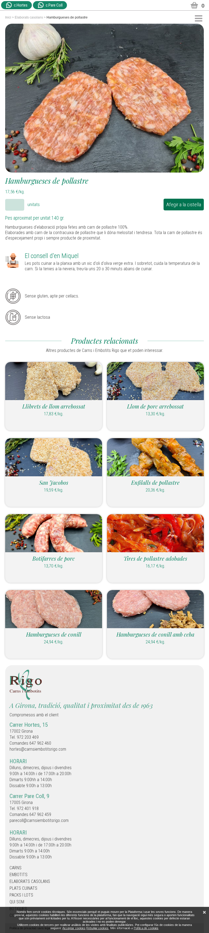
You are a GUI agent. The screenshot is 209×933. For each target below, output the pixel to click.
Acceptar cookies (73, 928)
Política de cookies (146, 928)
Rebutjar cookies (97, 928)
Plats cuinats (23, 888)
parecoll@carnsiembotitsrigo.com (39, 820)
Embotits (18, 874)
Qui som (17, 901)
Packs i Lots (21, 895)
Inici (8, 17)
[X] (204, 912)
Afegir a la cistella (183, 204)
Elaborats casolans (29, 17)
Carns (15, 867)
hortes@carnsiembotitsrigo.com (38, 749)
